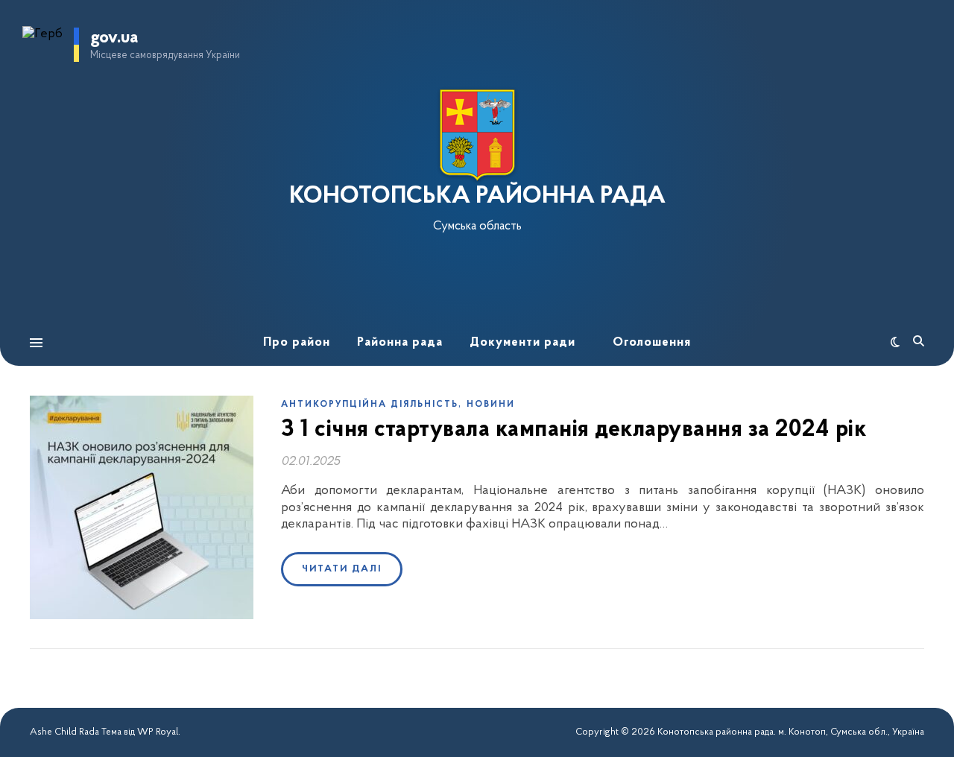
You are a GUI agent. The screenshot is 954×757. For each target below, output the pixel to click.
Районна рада (400, 342)
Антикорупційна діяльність (369, 404)
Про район (296, 342)
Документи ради (522, 342)
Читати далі (342, 569)
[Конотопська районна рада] (477, 135)
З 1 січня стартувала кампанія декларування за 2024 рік (573, 430)
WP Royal (157, 732)
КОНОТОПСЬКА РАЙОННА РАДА (477, 197)
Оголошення (652, 342)
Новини (491, 404)
